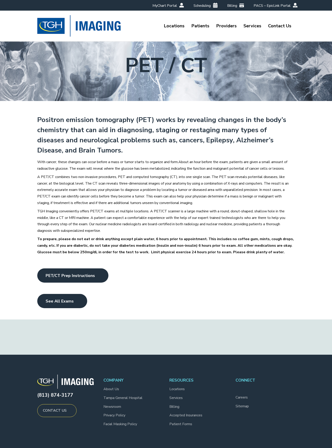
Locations (177, 389)
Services (176, 397)
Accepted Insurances (185, 415)
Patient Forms (180, 424)
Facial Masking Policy (120, 424)
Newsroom (112, 406)
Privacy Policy (114, 415)
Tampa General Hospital (123, 397)
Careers (242, 397)
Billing (174, 406)
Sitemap (242, 406)
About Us (111, 389)
